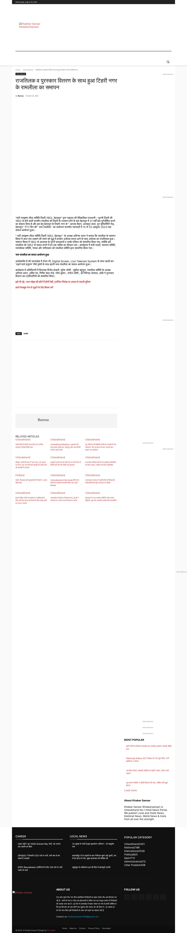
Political (20, 475)
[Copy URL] (69, 103)
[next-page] (50, 505)
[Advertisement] (117, 28)
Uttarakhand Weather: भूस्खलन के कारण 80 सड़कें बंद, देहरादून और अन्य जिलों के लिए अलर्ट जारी (65, 447)
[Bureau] (27, 421)
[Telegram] (42, 103)
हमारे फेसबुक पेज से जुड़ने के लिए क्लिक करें (34, 287)
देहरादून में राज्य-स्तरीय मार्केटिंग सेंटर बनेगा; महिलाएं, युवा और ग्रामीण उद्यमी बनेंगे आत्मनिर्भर (101, 499)
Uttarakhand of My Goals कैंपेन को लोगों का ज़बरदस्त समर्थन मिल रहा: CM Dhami (64, 482)
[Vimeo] (165, 2)
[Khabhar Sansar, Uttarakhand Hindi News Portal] (38, 29)
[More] (76, 103)
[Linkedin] (141, 897)
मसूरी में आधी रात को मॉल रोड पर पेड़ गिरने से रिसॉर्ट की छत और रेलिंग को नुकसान (65, 463)
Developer (51, 930)
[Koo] (62, 103)
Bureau (21, 96)
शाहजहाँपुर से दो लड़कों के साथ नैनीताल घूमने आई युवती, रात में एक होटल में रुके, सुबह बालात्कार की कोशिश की (94, 857)
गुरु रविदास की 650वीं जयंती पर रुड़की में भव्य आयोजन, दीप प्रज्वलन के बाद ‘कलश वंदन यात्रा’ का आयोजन (100, 447)
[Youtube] (170, 2)
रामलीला (26, 333)
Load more (130, 790)
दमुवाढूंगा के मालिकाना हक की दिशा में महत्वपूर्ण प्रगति (91, 867)
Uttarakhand (28, 70)
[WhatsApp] (36, 103)
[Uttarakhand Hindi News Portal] (32, 897)
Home (17, 70)
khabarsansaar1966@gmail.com (83, 916)
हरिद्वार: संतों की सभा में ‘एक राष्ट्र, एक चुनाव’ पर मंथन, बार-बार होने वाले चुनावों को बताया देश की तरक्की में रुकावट (31, 465)
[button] (168, 61)
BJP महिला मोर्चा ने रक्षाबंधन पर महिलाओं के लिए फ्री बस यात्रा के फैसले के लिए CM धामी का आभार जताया (31, 500)
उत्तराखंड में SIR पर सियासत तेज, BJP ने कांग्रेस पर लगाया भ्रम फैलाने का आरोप (64, 499)
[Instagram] (157, 2)
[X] (161, 2)
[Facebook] (153, 2)
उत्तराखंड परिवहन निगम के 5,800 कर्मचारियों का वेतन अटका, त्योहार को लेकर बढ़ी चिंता (100, 463)
